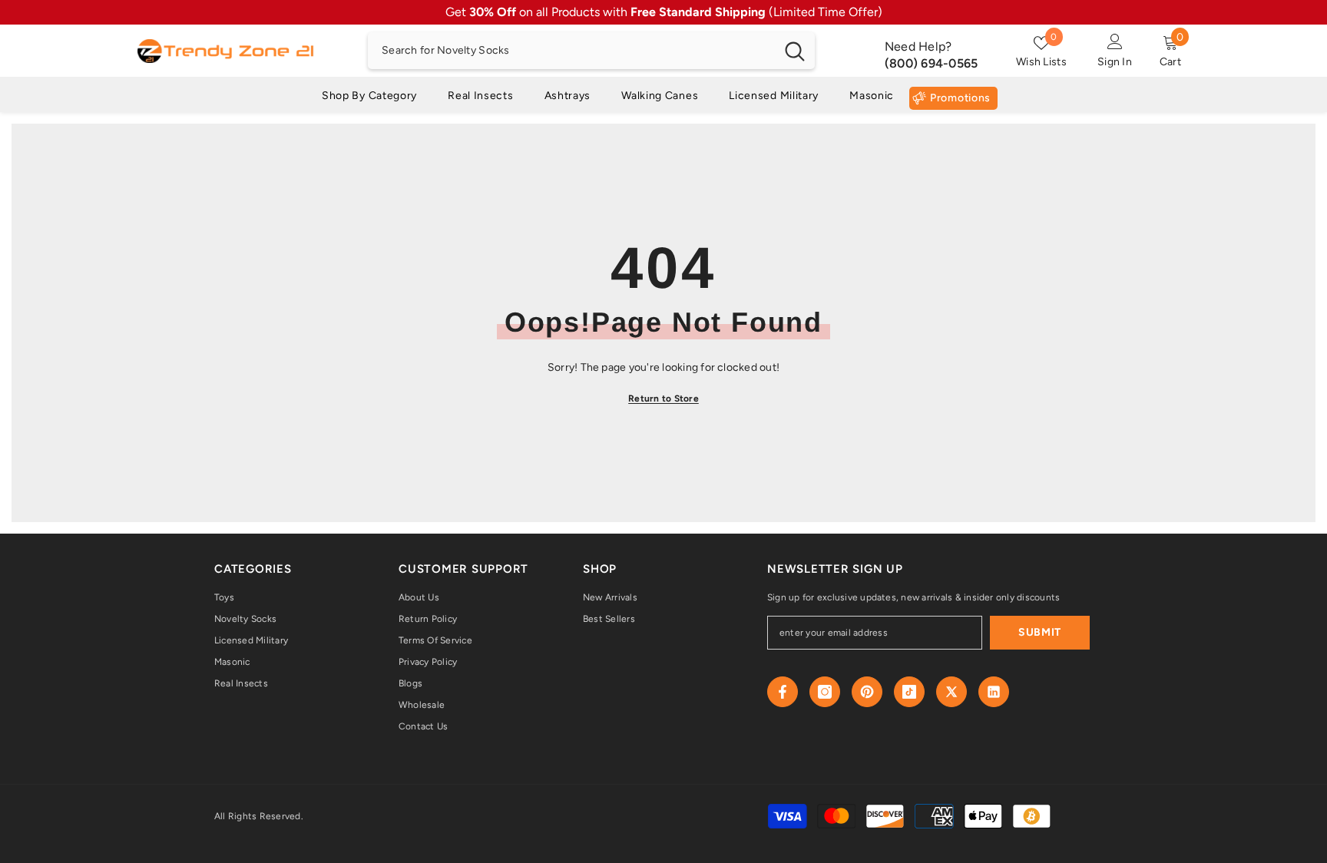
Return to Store (663, 398)
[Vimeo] (993, 691)
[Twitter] (951, 691)
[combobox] (571, 50)
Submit (1039, 632)
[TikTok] (909, 691)
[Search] (591, 50)
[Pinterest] (867, 691)
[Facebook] (782, 691)
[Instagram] (824, 691)
